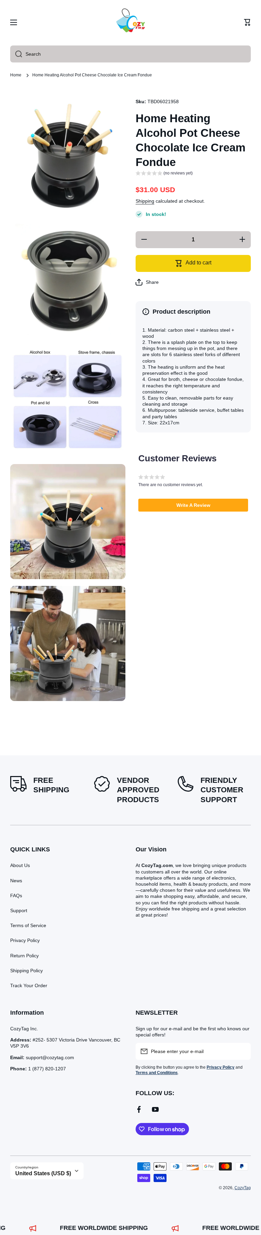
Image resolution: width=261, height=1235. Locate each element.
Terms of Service (28, 925)
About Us (20, 865)
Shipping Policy (26, 970)
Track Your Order (28, 985)
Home (15, 75)
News (16, 880)
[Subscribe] (242, 1051)
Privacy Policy (25, 940)
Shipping (145, 201)
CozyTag (242, 1187)
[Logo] (130, 22)
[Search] (16, 53)
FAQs (16, 895)
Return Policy (24, 955)
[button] (247, 22)
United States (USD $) (43, 1173)
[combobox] (130, 53)
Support (18, 910)
